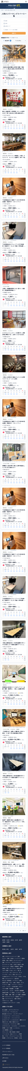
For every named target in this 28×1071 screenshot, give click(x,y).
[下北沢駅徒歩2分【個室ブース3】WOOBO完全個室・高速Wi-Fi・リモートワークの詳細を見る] (14, 508)
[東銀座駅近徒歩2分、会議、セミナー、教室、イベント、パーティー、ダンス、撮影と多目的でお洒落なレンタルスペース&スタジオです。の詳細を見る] (14, 862)
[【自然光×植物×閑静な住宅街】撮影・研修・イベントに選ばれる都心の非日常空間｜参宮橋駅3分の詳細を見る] (14, 65)
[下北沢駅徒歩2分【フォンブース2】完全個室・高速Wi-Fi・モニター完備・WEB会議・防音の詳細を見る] (14, 242)
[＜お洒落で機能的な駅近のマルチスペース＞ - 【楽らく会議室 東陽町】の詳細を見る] (14, 906)
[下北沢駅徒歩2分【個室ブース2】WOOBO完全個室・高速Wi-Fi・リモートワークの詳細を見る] (14, 552)
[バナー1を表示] (13, 8)
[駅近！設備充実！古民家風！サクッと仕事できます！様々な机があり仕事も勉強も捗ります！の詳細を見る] (14, 109)
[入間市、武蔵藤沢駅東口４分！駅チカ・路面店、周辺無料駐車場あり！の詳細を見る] (14, 286)
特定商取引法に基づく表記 (8, 1054)
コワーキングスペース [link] (10, 10)
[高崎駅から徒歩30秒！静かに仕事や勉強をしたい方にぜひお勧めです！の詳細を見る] (14, 463)
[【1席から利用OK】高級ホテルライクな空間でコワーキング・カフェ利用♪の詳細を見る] (14, 375)
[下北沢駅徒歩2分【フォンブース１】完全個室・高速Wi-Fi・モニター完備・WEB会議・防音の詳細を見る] (14, 596)
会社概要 (4, 1061)
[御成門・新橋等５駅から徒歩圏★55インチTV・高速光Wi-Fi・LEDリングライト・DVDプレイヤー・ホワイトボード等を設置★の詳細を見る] (14, 818)
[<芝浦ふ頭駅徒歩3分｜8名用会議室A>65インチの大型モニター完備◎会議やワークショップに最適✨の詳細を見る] (14, 773)
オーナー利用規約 (6, 1048)
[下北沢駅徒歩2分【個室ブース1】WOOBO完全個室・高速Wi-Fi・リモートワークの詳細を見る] (14, 419)
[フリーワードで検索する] (3, 29)
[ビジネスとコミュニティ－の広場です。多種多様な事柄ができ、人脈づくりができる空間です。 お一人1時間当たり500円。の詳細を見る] (14, 330)
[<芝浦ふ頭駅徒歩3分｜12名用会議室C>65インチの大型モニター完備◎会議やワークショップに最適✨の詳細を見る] (14, 640)
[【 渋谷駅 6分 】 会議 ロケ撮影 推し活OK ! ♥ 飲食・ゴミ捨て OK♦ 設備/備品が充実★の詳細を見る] (14, 729)
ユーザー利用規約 (6, 1045)
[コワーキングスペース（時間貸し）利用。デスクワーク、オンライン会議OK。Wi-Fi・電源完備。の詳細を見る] (14, 153)
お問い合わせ (5, 1058)
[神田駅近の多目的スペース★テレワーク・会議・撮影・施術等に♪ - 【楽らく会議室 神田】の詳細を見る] (14, 685)
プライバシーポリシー (7, 1051)
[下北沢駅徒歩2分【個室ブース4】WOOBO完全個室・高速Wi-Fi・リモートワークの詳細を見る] (14, 198)
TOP (2, 10)
